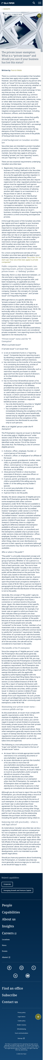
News (4, 945)
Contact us (10, 1002)
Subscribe (9, 995)
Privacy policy (21, 1012)
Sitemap (20, 1038)
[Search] (33, 3)
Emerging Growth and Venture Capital (17, 890)
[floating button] (38, 1017)
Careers (8, 933)
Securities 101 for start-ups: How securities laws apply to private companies (21, 259)
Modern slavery (21, 1025)
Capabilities (11, 912)
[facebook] (9, 968)
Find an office (12, 988)
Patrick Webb (16, 70)
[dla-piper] (8, 3)
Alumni (5, 957)
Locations (6, 939)
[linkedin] (15, 976)
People (7, 905)
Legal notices (21, 1016)
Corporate (7, 884)
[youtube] (28, 976)
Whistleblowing (21, 1029)
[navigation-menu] (39, 3)
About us (9, 919)
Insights (6, 9)
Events (4, 951)
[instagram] (21, 968)
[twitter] (34, 968)
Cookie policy (21, 1021)
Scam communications (21, 1033)
